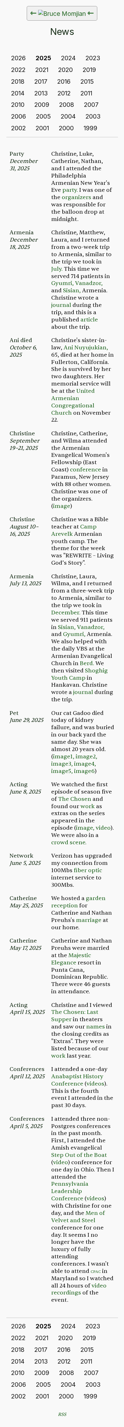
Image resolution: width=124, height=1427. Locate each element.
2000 (66, 128)
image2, (86, 756)
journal (61, 305)
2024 (68, 58)
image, (85, 828)
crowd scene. (68, 842)
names (95, 1026)
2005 (43, 116)
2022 (18, 70)
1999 (90, 128)
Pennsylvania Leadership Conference (69, 1191)
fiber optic (88, 870)
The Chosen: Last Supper (74, 1016)
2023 (93, 58)
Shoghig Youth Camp (79, 674)
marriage (88, 920)
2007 (91, 104)
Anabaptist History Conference (77, 1080)
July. (57, 269)
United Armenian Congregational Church (73, 402)
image (61, 506)
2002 (18, 128)
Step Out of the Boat (79, 1155)
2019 (89, 70)
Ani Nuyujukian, (86, 347)
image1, (63, 756)
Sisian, (72, 290)
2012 (64, 93)
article (89, 319)
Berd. (87, 663)
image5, (62, 771)
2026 (18, 58)
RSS (62, 1414)
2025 (43, 58)
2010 (17, 104)
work (87, 806)
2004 (68, 116)
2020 (65, 70)
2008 (66, 104)
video (103, 828)
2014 (17, 93)
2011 (86, 93)
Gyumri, (62, 283)
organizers (76, 197)
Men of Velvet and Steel (78, 1217)
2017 (40, 81)
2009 (41, 104)
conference (85, 469)
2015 (87, 81)
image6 (84, 771)
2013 (41, 93)
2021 (41, 70)
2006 (18, 116)
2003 (93, 116)
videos (95, 1083)
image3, (62, 764)
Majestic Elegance (71, 959)
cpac (96, 1271)
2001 (42, 128)
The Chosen (74, 799)
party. (70, 190)
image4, (85, 764)
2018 (17, 81)
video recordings (79, 1289)
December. (65, 612)
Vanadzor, (89, 283)
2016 (64, 81)
